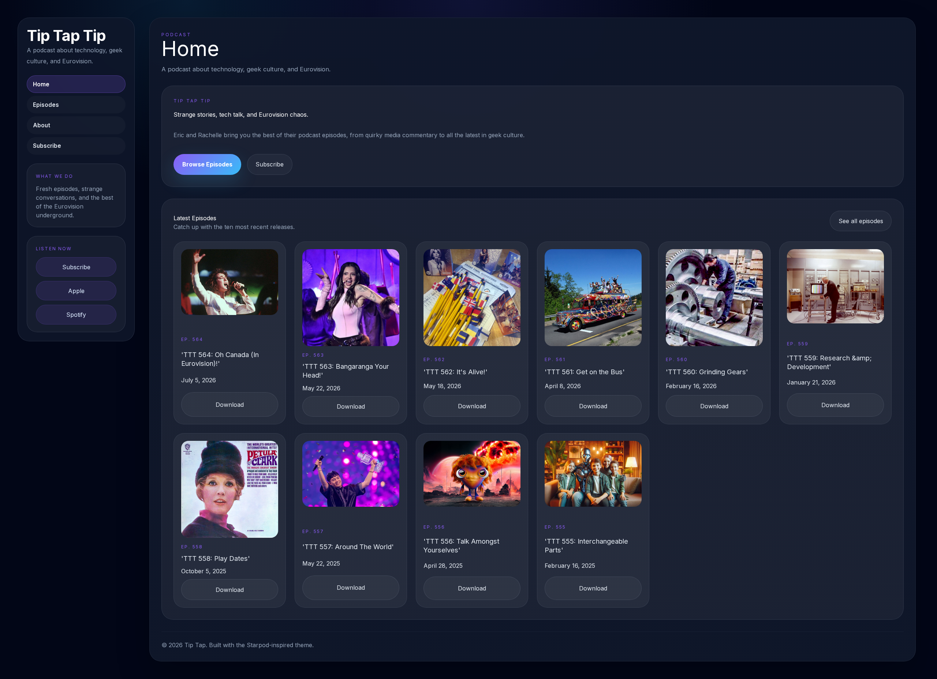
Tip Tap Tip (66, 36)
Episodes (46, 104)
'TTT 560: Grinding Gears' (707, 372)
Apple (76, 291)
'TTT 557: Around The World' (348, 547)
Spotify (76, 314)
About (41, 125)
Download (230, 404)
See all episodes (861, 221)
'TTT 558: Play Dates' (215, 558)
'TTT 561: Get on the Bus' (585, 372)
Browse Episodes (207, 164)
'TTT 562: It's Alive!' (455, 372)
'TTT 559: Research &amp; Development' (829, 362)
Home (41, 84)
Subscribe (47, 145)
